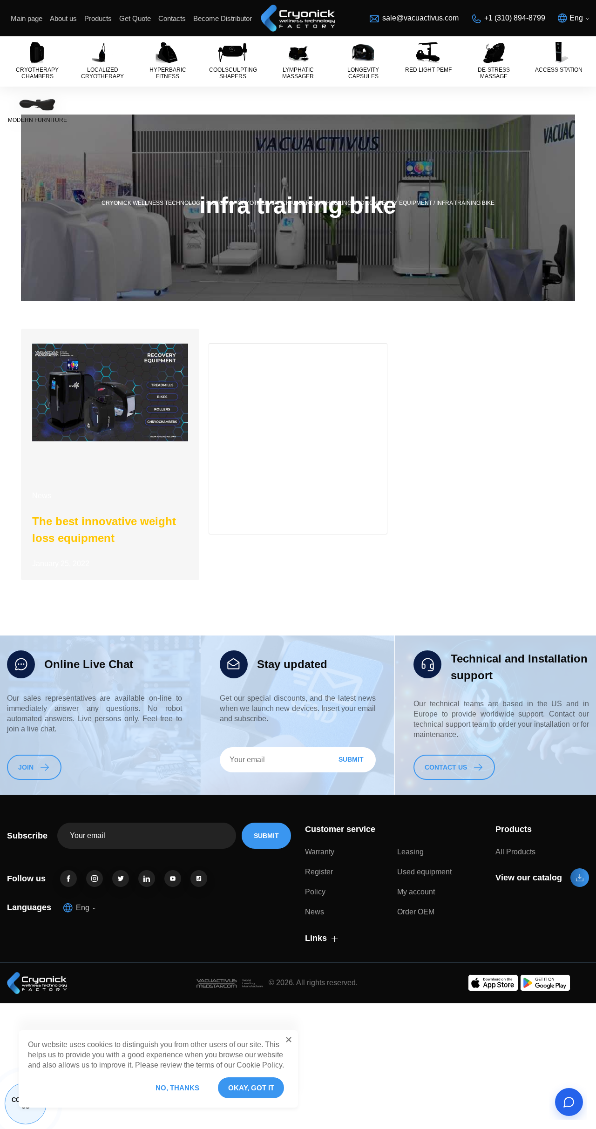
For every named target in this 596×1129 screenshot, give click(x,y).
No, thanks (177, 1088)
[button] (288, 1039)
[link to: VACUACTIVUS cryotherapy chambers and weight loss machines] (298, 18)
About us (63, 18)
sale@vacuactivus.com (420, 18)
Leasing (410, 852)
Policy (315, 892)
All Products (515, 852)
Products (98, 18)
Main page (26, 18)
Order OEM (415, 912)
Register (319, 872)
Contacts (172, 18)
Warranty (319, 852)
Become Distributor (222, 18)
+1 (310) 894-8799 (514, 18)
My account (416, 892)
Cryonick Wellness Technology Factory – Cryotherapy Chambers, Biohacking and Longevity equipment (267, 203)
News (41, 496)
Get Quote (135, 18)
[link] (68, 878)
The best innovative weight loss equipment (104, 529)
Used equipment (424, 872)
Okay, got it (251, 1088)
